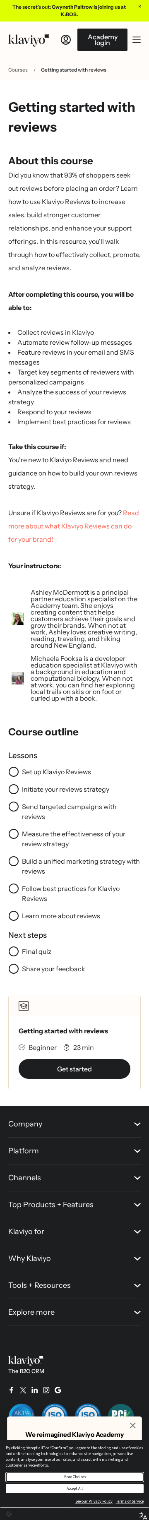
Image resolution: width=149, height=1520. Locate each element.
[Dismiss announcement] (139, 6)
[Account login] (66, 40)
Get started (74, 1069)
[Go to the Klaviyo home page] (28, 39)
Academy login (103, 40)
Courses (18, 70)
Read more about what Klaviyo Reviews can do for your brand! (73, 526)
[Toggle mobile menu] (136, 39)
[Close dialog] (133, 1425)
